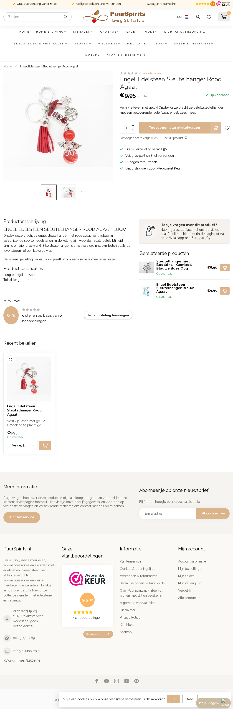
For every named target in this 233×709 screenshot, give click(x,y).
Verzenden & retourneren (138, 576)
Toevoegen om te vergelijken (139, 138)
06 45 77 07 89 (24, 638)
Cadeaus (108, 31)
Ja (173, 699)
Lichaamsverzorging (184, 31)
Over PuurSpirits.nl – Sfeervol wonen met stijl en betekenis (141, 593)
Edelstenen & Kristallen (39, 43)
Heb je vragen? (209, 703)
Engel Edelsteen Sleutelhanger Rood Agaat (49, 66)
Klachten (126, 625)
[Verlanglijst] (209, 16)
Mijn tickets (186, 576)
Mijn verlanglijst (189, 583)
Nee (190, 699)
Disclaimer (127, 610)
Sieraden (82, 31)
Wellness (108, 43)
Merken (92, 55)
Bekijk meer (94, 634)
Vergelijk (18, 445)
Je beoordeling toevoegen (108, 315)
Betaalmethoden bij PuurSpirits (142, 583)
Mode (150, 31)
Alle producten (189, 598)
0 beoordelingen (150, 73)
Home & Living (50, 31)
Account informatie (192, 561)
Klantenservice (21, 517)
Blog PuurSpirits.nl (127, 55)
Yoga (160, 43)
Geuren (81, 43)
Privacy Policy (130, 617)
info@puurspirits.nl (26, 651)
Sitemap (126, 632)
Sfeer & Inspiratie (192, 43)
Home (24, 31)
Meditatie (136, 43)
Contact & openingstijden (138, 568)
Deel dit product (173, 138)
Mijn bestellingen (190, 568)
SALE (130, 31)
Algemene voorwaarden (137, 603)
